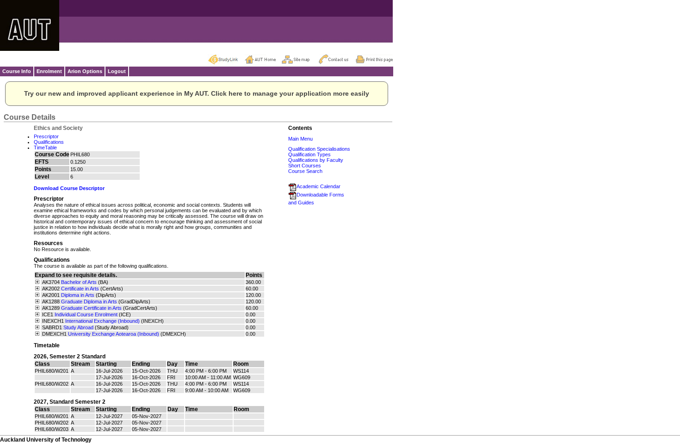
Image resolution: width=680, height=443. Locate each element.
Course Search (305, 171)
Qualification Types (309, 154)
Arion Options (85, 71)
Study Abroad (78, 327)
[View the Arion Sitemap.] (300, 59)
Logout (117, 71)
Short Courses (304, 165)
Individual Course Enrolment (86, 314)
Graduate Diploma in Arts (89, 301)
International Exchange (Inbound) (102, 321)
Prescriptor (46, 136)
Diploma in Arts (77, 295)
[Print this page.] (374, 59)
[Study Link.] (226, 59)
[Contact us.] (337, 59)
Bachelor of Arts (79, 282)
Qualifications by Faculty (315, 160)
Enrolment (49, 71)
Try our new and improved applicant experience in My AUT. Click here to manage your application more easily (196, 93)
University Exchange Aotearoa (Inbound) (113, 334)
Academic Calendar (318, 186)
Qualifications (49, 142)
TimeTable (45, 147)
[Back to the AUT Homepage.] (263, 59)
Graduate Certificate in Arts (91, 308)
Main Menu (300, 139)
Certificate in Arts (80, 288)
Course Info (16, 71)
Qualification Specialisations (319, 149)
